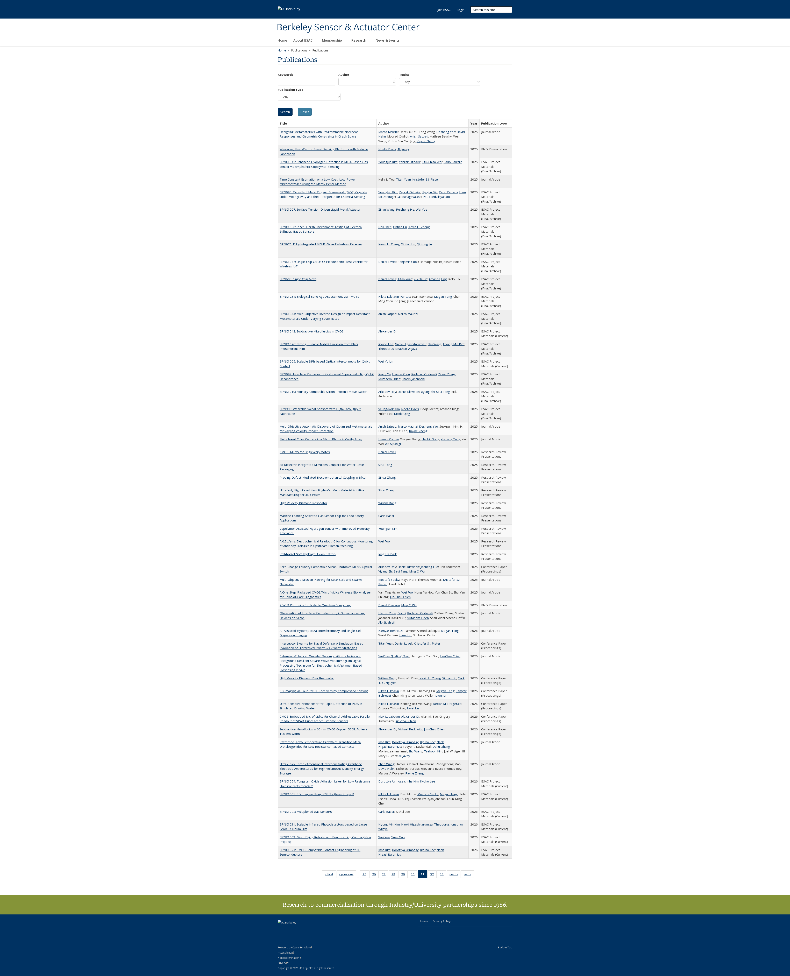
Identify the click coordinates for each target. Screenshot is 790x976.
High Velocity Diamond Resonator (303, 503)
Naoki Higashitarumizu (410, 344)
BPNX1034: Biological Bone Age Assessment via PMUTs (319, 296)
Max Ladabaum (389, 716)
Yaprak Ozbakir (409, 162)
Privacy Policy (442, 921)
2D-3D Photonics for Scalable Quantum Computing (315, 605)
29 (404, 875)
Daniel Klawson (408, 391)
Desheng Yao (445, 132)
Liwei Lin (405, 635)
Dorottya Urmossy (405, 742)
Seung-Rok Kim (389, 409)
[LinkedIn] (289, 929)
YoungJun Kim (387, 162)
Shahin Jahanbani (413, 379)
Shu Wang (434, 344)
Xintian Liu (400, 227)
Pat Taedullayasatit (436, 197)
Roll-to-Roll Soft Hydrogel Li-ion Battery (308, 554)
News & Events (388, 40)
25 (365, 875)
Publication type (290, 89)
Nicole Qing (402, 414)
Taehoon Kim (433, 751)
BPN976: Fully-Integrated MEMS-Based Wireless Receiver (321, 244)
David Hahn (386, 768)
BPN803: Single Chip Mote (298, 279)
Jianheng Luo (429, 567)
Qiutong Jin (424, 244)
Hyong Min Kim (453, 344)
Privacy (283, 963)
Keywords (285, 74)
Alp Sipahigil (393, 444)
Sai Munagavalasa (409, 197)
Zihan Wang (386, 209)
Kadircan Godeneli (424, 374)
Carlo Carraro (453, 162)
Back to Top (505, 947)
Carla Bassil (386, 516)
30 (414, 875)
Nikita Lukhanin (388, 296)
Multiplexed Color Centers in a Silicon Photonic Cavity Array (321, 439)
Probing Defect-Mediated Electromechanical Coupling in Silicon (323, 477)
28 (395, 875)
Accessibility (286, 952)
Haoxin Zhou (401, 374)
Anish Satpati (419, 136)
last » (469, 875)
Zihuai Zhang (447, 374)
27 (385, 875)
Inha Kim (384, 742)
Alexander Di (387, 331)
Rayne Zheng (426, 141)
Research (359, 40)
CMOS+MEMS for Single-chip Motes (305, 452)
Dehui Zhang (441, 746)
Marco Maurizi (388, 132)
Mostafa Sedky (388, 579)
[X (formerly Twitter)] (281, 929)
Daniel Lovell (387, 262)
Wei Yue (421, 209)
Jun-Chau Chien (400, 597)
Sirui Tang (443, 391)
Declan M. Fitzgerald (447, 704)
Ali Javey (403, 149)
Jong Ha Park (387, 554)
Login (460, 10)
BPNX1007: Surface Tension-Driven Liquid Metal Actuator (320, 209)
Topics (404, 74)
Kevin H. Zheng (419, 227)
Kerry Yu (384, 374)
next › (455, 875)
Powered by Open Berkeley (295, 947)
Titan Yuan (403, 179)
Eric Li (401, 613)
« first (330, 875)
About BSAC (303, 40)
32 (433, 875)
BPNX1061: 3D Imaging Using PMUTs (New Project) (317, 794)
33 (443, 875)
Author (343, 74)
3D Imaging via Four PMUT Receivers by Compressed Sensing (324, 691)
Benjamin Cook (407, 262)
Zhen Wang (386, 764)
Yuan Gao (398, 837)
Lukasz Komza (388, 439)
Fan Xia (405, 296)
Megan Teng (443, 296)
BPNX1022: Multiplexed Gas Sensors (306, 811)
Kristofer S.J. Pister (425, 179)
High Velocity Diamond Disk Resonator (307, 678)
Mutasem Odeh (389, 379)
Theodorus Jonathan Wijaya (397, 348)
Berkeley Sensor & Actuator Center (348, 27)
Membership (332, 40)
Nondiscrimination (290, 958)
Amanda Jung (438, 279)
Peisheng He (405, 209)
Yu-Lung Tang (450, 439)
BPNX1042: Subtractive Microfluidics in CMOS (312, 331)
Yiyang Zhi (428, 391)
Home (282, 40)
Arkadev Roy (387, 391)
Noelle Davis (387, 149)
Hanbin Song (430, 439)
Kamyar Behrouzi (390, 631)
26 (375, 875)
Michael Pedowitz (410, 729)
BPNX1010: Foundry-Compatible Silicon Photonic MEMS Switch (323, 391)
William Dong (387, 503)
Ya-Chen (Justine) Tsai (393, 656)
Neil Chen (385, 227)
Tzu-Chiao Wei (432, 162)
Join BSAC (444, 10)
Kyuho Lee (385, 344)
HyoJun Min (430, 192)
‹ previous (347, 875)
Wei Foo (384, 541)
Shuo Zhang (386, 490)
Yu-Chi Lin (420, 279)
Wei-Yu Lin (385, 361)
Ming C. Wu (417, 571)
